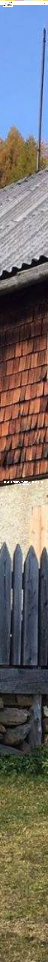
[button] (3, 959)
